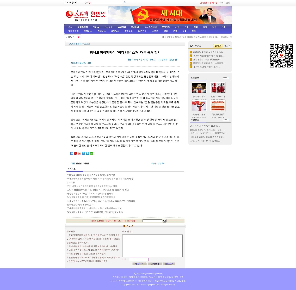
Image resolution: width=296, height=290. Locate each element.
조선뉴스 (88, 31)
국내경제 (135, 27)
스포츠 (155, 31)
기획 (223, 27)
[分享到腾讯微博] (87, 153)
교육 (205, 27)
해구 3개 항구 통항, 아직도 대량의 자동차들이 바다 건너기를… (188, 37)
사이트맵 (174, 277)
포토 (194, 31)
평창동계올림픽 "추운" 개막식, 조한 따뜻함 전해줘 (90, 193)
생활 (184, 31)
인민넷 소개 (134, 277)
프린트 (162, 59)
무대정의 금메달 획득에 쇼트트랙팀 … (207, 137)
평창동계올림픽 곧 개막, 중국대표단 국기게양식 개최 (91, 197)
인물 (186, 27)
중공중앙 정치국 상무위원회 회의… (209, 52)
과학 (214, 27)
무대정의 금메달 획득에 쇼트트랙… (209, 63)
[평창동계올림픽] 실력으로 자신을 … (207, 129)
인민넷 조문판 (75, 44)
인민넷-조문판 (82, 163)
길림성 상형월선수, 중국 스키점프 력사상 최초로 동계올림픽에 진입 (98, 190)
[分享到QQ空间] (83, 153)
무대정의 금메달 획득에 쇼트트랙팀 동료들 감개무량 (91, 175)
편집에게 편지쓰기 (113, 221)
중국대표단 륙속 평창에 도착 (80, 204)
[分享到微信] (91, 153)
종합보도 (128, 31)
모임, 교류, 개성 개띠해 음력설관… (206, 140)
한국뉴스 (102, 31)
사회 (177, 27)
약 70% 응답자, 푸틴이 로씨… (206, 67)
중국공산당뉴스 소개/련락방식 (155, 277)
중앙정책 (166, 27)
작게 (145, 59)
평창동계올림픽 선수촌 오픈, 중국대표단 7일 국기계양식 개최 (95, 212)
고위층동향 (83, 27)
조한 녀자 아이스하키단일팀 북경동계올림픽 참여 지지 (92, 186)
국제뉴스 (115, 31)
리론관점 (142, 31)
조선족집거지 (150, 27)
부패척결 (122, 27)
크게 (136, 59)
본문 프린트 (97, 221)
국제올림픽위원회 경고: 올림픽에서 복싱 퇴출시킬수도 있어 (94, 208)
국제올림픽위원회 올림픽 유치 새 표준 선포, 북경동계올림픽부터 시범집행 (101, 201)
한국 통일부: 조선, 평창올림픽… (207, 59)
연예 (165, 31)
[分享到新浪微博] (79, 153)
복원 (140, 59)
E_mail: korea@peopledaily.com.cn (148, 273)
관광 (175, 31)
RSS (181, 277)
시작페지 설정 (223, 2)
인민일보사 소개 (120, 277)
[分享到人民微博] (75, 153)
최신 (70, 27)
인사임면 (108, 27)
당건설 (96, 27)
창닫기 (173, 59)
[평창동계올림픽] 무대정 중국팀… (208, 56)
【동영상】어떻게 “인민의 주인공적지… (208, 133)
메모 (153, 59)
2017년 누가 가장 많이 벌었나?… (205, 126)
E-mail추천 (129, 221)
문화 (196, 27)
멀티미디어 (73, 31)
